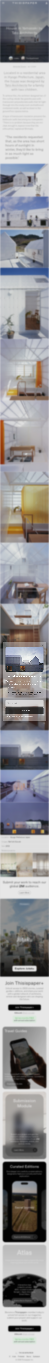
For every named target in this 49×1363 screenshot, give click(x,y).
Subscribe (24, 711)
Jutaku (30, 692)
